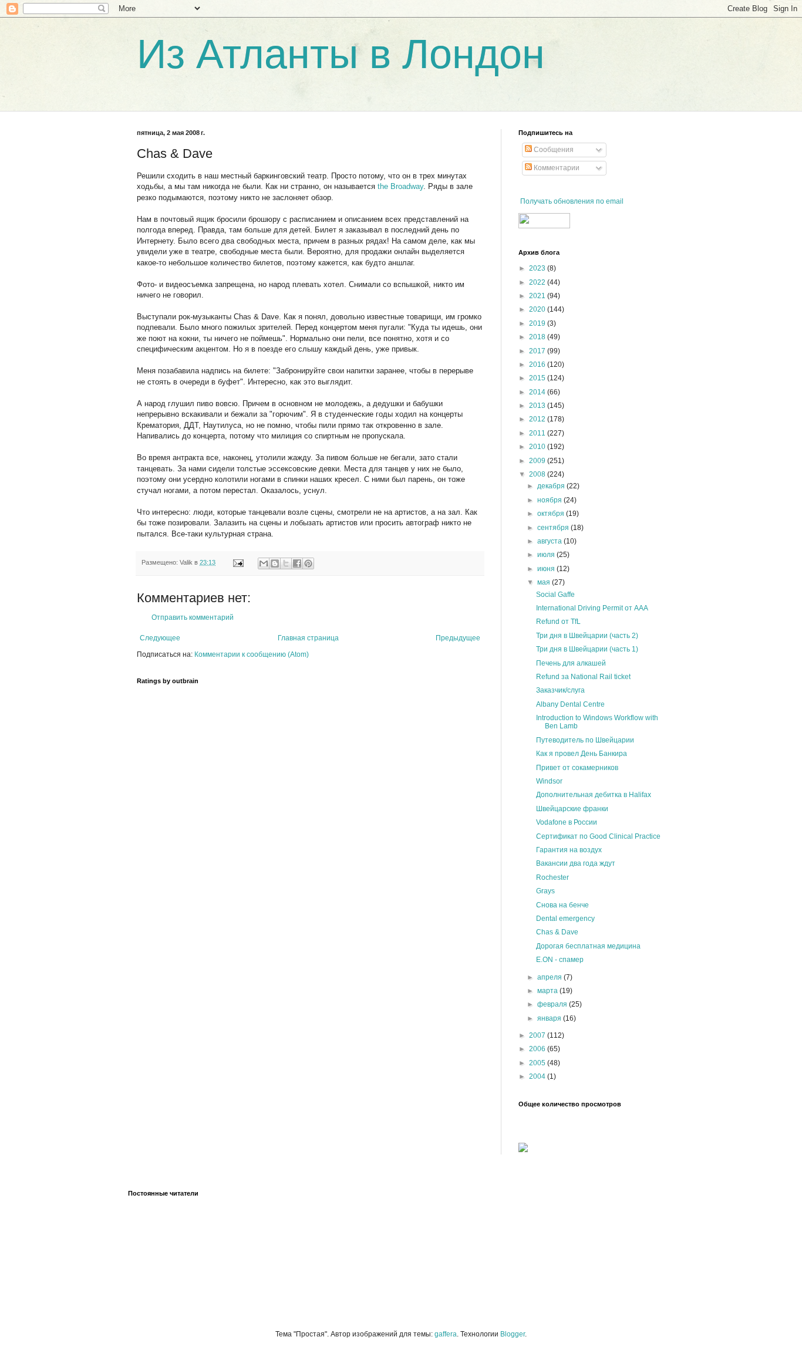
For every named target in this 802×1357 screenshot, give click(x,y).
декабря (552, 486)
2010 (538, 447)
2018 (538, 337)
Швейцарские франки (572, 809)
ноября (550, 500)
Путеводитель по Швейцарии (585, 740)
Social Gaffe (555, 594)
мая (544, 582)
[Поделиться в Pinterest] (308, 563)
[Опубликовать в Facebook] (297, 563)
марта (548, 991)
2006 (538, 1049)
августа (550, 541)
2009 (538, 461)
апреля (550, 977)
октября (551, 513)
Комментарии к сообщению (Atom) (251, 654)
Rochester (552, 877)
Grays (545, 891)
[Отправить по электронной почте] (263, 563)
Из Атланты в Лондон (341, 54)
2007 (538, 1035)
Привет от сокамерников (577, 768)
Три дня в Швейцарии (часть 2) (587, 636)
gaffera (445, 1334)
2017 (538, 351)
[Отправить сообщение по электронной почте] (237, 562)
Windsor (549, 781)
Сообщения (553, 150)
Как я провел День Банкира (581, 754)
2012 (538, 419)
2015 (538, 378)
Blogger (512, 1334)
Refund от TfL (558, 621)
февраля (553, 1004)
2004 (538, 1076)
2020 (538, 309)
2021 (538, 296)
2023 (538, 268)
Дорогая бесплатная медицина (588, 946)
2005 (538, 1063)
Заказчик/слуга (560, 690)
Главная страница (308, 638)
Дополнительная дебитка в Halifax (593, 795)
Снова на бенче (562, 905)
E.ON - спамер (560, 960)
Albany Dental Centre (570, 704)
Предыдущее (458, 638)
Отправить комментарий (192, 617)
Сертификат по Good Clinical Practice (598, 836)
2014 (538, 392)
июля (547, 555)
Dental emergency (565, 918)
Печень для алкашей (571, 663)
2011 (538, 433)
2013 (538, 405)
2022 (538, 282)
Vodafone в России (566, 822)
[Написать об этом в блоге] (275, 563)
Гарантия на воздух (569, 850)
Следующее (160, 638)
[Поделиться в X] (286, 563)
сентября (554, 528)
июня (547, 569)
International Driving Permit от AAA (592, 608)
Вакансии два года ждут (575, 863)
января (550, 1018)
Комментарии (555, 168)
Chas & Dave (557, 932)
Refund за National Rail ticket (583, 677)
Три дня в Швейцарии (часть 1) (587, 649)
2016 (538, 364)
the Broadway (400, 186)
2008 (538, 474)
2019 (538, 323)
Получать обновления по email (572, 201)
